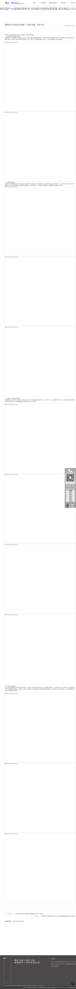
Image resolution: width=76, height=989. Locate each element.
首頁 (65, 25)
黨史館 (70, 495)
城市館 (70, 493)
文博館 (70, 491)
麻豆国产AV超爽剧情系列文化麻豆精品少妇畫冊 (60, 961)
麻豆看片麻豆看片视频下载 (70, 489)
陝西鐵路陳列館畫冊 (55, 966)
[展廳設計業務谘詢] (70, 502)
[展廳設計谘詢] (70, 504)
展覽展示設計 (8, 34)
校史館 (70, 496)
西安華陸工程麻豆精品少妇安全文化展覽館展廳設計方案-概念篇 (58, 916)
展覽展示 (55, 689)
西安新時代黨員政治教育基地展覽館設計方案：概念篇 (29, 913)
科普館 (70, 498)
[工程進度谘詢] (70, 506)
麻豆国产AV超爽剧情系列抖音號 (57, 964)
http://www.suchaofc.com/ (64, 987)
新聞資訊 (68, 25)
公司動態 (73, 25)
